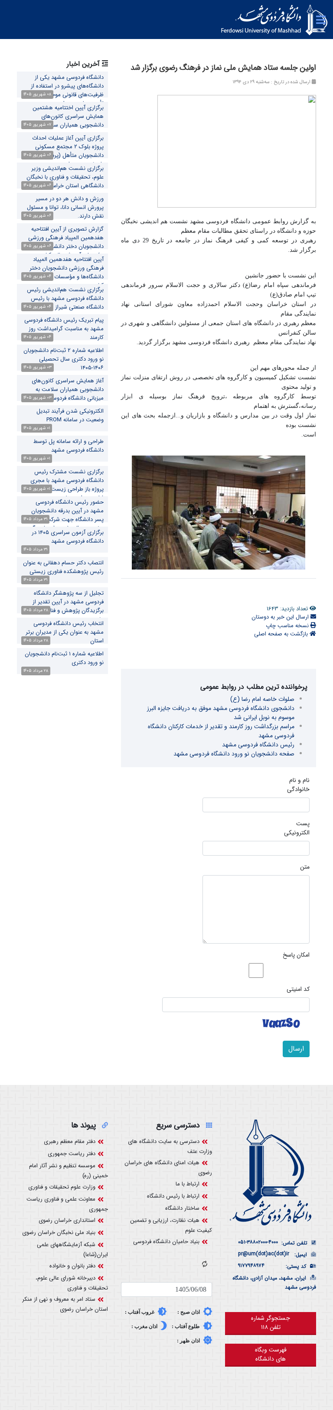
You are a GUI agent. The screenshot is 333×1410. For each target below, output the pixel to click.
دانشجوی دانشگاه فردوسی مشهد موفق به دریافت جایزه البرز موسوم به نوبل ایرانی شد (220, 712)
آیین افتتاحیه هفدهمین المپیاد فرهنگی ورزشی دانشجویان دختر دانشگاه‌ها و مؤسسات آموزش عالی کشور (64, 272)
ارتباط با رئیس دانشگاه (173, 1196)
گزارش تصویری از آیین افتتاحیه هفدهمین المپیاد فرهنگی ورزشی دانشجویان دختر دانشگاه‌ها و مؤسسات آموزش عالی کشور (66, 242)
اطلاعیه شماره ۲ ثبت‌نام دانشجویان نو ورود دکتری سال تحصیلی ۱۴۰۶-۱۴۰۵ (63, 359)
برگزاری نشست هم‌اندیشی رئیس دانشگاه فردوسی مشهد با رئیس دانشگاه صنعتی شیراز (65, 298)
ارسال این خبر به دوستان (280, 617)
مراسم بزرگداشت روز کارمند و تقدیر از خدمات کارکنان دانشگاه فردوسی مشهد (221, 731)
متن (305, 867)
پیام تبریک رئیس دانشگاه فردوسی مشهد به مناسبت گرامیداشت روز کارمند (64, 329)
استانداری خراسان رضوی (67, 1220)
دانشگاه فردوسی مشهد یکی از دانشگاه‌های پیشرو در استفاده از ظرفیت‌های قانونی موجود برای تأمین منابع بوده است (67, 90)
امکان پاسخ (296, 955)
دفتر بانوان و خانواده (72, 1265)
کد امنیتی (298, 989)
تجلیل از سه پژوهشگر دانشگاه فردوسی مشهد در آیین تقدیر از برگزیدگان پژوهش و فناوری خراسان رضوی (63, 606)
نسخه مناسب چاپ (288, 625)
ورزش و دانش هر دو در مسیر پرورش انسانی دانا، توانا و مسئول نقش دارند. (65, 207)
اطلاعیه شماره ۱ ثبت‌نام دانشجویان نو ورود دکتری (64, 658)
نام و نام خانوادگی (298, 785)
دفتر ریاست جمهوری (71, 1153)
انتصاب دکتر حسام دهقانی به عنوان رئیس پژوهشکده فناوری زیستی (63, 567)
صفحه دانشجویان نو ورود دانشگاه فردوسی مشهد (233, 754)
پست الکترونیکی (297, 828)
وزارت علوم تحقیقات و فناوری (61, 1187)
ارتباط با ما (187, 1184)
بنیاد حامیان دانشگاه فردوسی (166, 1241)
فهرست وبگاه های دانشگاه (271, 1354)
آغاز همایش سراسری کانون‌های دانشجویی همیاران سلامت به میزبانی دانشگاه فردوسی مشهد (68, 389)
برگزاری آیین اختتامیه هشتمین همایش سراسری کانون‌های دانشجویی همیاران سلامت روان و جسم (64, 120)
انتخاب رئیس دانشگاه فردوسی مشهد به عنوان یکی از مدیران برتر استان (65, 632)
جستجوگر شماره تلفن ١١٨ (270, 1322)
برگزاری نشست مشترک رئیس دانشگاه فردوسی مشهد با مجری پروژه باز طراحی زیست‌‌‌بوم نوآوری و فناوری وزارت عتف (63, 484)
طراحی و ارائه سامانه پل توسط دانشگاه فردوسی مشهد (68, 446)
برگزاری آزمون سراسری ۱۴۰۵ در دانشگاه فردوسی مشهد (68, 537)
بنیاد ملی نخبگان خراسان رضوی (58, 1232)
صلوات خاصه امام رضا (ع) (262, 699)
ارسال (296, 1048)
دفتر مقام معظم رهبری (69, 1141)
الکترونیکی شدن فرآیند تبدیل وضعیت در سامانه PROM (70, 415)
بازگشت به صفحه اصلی (282, 633)
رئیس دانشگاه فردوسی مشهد (258, 744)
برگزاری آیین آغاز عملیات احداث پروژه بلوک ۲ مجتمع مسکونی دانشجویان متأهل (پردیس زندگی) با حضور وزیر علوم (64, 151)
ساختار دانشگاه (182, 1208)
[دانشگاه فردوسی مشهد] (274, 20)
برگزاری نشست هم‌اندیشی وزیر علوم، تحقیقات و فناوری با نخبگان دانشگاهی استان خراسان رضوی (65, 177)
